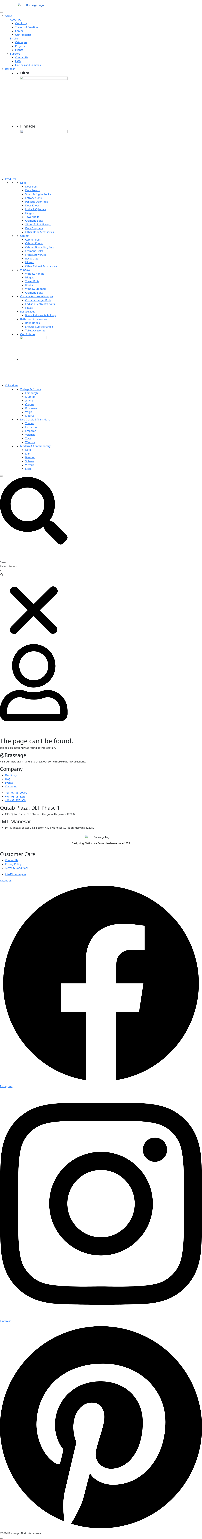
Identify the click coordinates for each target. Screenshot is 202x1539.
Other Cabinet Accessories (41, 266)
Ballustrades (27, 311)
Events (19, 50)
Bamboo (30, 457)
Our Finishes (27, 334)
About (8, 16)
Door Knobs (32, 205)
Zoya (28, 438)
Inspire (14, 38)
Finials (29, 308)
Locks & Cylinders (35, 209)
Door (23, 183)
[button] (34, 511)
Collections (11, 385)
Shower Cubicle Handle (39, 326)
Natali (28, 450)
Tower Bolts (32, 217)
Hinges (29, 213)
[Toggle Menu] (1, 12)
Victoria (29, 465)
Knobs (29, 285)
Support (15, 53)
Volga (28, 412)
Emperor (30, 431)
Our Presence (23, 34)
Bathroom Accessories (33, 319)
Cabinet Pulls (33, 239)
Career (19, 31)
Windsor (30, 442)
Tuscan (29, 423)
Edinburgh (31, 393)
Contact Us (21, 57)
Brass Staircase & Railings (40, 315)
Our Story (21, 23)
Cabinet (24, 236)
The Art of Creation (26, 27)
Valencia (30, 434)
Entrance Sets (33, 198)
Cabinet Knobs (34, 243)
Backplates (31, 258)
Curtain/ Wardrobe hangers (36, 296)
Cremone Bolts (34, 220)
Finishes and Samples (28, 65)
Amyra (29, 400)
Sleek (28, 468)
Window (25, 270)
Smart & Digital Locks (38, 194)
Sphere (29, 461)
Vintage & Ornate (30, 389)
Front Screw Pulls (35, 254)
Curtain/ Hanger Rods (38, 300)
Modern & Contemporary (35, 446)
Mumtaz (30, 397)
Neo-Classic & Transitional (35, 419)
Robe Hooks (32, 323)
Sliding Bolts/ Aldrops (38, 224)
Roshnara (31, 408)
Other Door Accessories (39, 232)
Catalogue (21, 42)
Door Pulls (31, 186)
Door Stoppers (34, 228)
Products (10, 179)
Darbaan (10, 69)
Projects (20, 46)
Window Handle (34, 273)
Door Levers (32, 190)
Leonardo (31, 427)
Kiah (27, 453)
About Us (15, 19)
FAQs (18, 61)
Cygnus (29, 404)
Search (4, 562)
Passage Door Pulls (36, 201)
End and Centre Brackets (40, 304)
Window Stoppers (36, 289)
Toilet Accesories (35, 330)
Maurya (29, 415)
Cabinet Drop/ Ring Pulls (39, 247)
